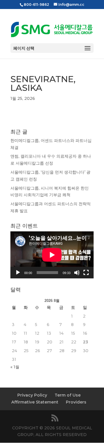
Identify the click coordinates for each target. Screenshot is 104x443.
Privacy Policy (32, 395)
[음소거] (77, 272)
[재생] (18, 272)
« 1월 (14, 367)
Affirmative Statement (34, 402)
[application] (52, 254)
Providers (76, 402)
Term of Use (68, 395)
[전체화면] (86, 272)
